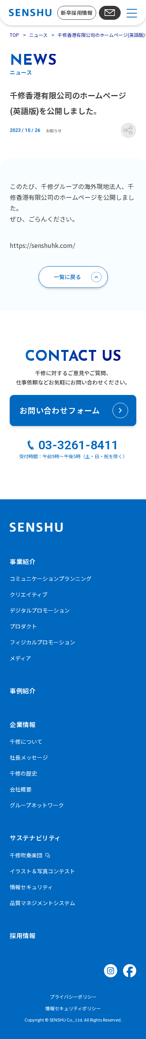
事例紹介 (23, 690)
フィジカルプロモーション (42, 642)
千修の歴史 (23, 773)
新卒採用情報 (76, 12)
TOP (14, 34)
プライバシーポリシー (73, 996)
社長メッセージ (29, 757)
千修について (26, 741)
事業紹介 (23, 561)
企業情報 (23, 724)
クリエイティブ (28, 594)
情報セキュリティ (31, 887)
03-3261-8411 (78, 445)
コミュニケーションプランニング (50, 578)
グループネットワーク (37, 805)
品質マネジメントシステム (42, 903)
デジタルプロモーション (40, 610)
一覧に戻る (67, 277)
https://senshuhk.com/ (42, 245)
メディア (20, 658)
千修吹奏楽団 (26, 855)
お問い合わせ (110, 13)
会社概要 (21, 789)
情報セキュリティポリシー (73, 1008)
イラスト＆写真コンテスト (42, 871)
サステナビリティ (35, 837)
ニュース (38, 34)
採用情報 (23, 935)
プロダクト (23, 626)
